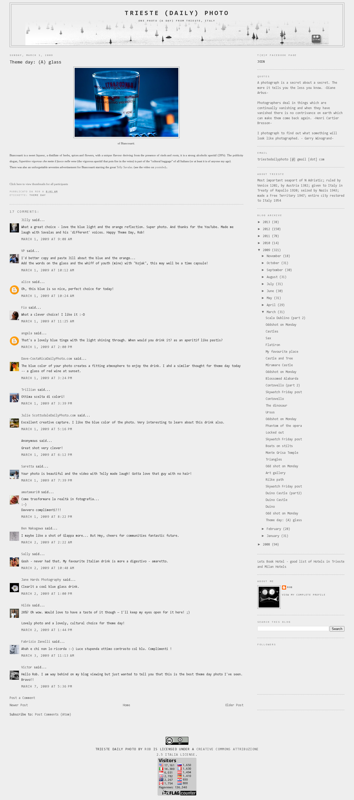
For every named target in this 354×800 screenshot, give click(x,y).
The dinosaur (276, 405)
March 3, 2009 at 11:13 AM (47, 655)
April (272, 305)
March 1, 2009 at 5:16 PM (46, 429)
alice (25, 282)
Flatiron (273, 345)
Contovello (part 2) (283, 385)
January (274, 536)
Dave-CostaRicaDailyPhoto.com (46, 358)
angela (26, 333)
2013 (267, 222)
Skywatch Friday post (284, 392)
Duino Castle (276, 500)
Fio (24, 307)
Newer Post (19, 705)
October (274, 263)
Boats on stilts (279, 446)
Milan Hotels (275, 567)
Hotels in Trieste (329, 561)
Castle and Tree (279, 358)
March (272, 312)
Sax (268, 338)
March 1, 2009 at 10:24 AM (47, 296)
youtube (160, 167)
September (276, 270)
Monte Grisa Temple (282, 453)
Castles (272, 331)
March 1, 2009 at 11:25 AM (47, 321)
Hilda (25, 605)
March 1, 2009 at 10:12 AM (47, 270)
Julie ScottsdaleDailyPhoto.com (48, 415)
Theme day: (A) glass (35, 62)
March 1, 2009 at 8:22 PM (46, 517)
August (273, 277)
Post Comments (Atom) (53, 714)
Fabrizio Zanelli (35, 641)
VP (23, 251)
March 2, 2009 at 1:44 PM (46, 630)
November (275, 256)
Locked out (275, 432)
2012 (267, 229)
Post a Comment (22, 698)
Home (126, 705)
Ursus (270, 412)
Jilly (25, 220)
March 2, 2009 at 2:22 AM (46, 542)
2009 (267, 250)
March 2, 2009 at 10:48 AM (47, 568)
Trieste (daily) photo (177, 13)
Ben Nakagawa (32, 528)
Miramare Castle (279, 365)
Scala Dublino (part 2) (286, 318)
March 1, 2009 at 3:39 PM (46, 403)
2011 (267, 236)
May (270, 298)
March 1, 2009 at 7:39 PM (46, 480)
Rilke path (275, 480)
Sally (25, 554)
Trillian (28, 390)
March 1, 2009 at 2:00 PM (46, 347)
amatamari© (30, 492)
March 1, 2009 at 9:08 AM (46, 239)
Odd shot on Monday (282, 466)
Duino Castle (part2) (284, 493)
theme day (38, 195)
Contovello (275, 399)
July (271, 284)
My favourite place (282, 351)
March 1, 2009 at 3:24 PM (46, 378)
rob (290, 587)
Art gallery (276, 473)
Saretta (27, 466)
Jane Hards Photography (41, 580)
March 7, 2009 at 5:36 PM (46, 686)
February (275, 529)
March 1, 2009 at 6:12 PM (46, 455)
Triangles (274, 459)
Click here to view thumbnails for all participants (39, 184)
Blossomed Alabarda (282, 378)
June (271, 291)
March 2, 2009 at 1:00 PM (46, 594)
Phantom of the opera (284, 426)
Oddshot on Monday (281, 325)
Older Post (234, 705)
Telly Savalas (124, 167)
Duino (270, 506)
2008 (267, 544)
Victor (26, 667)
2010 (267, 243)
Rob (148, 749)
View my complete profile (303, 594)
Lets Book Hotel (271, 561)
